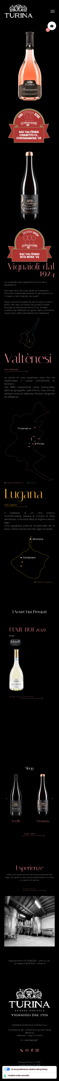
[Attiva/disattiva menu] (52, 11)
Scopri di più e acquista (21, 696)
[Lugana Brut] (43, 794)
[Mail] (26, 1050)
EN (39, 1062)
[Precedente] (6, 798)
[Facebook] (32, 1050)
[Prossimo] (52, 798)
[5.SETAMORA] (29, 151)
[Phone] (21, 1050)
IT (34, 1062)
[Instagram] (37, 1050)
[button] (35, 427)
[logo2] (29, 106)
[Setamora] (15, 794)
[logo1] (29, 225)
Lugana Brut (43, 821)
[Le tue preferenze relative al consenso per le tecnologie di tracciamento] (5, 1076)
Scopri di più (29, 888)
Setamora (16, 821)
